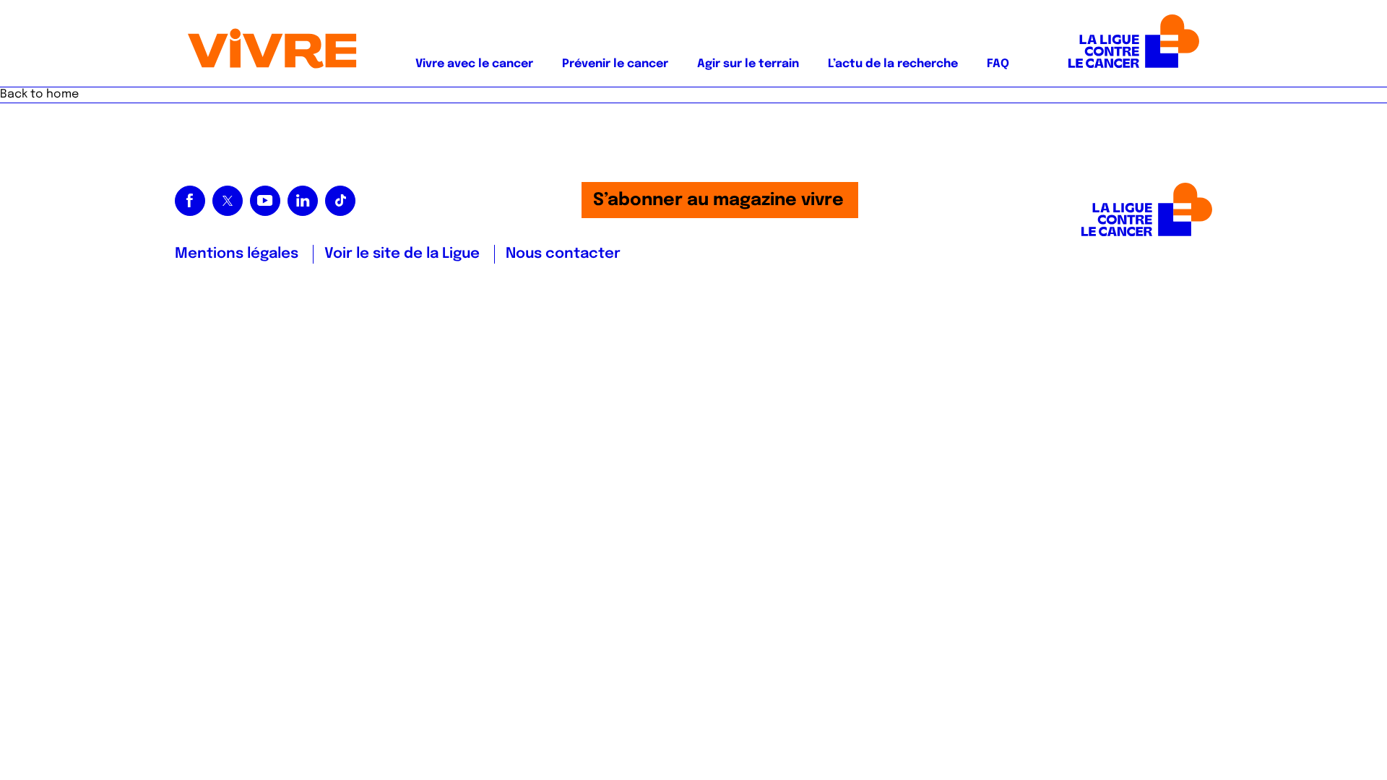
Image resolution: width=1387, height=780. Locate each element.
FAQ (998, 64)
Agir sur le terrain (748, 64)
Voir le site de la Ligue (402, 253)
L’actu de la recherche (893, 64)
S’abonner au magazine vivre (718, 200)
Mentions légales (236, 253)
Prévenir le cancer (615, 64)
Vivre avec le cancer (474, 64)
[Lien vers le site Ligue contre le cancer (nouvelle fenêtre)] (1133, 44)
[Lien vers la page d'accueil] (272, 44)
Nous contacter (563, 253)
